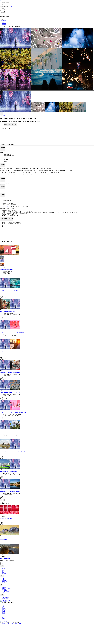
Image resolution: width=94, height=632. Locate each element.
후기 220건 (5, 115)
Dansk (3, 607)
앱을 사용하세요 (3, 20)
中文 (3, 619)
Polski (3, 616)
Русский (3, 617)
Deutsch (3, 608)
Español (3, 610)
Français (3, 611)
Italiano (3, 613)
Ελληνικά (4, 609)
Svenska (3, 618)
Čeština (3, 606)
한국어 (3, 612)
